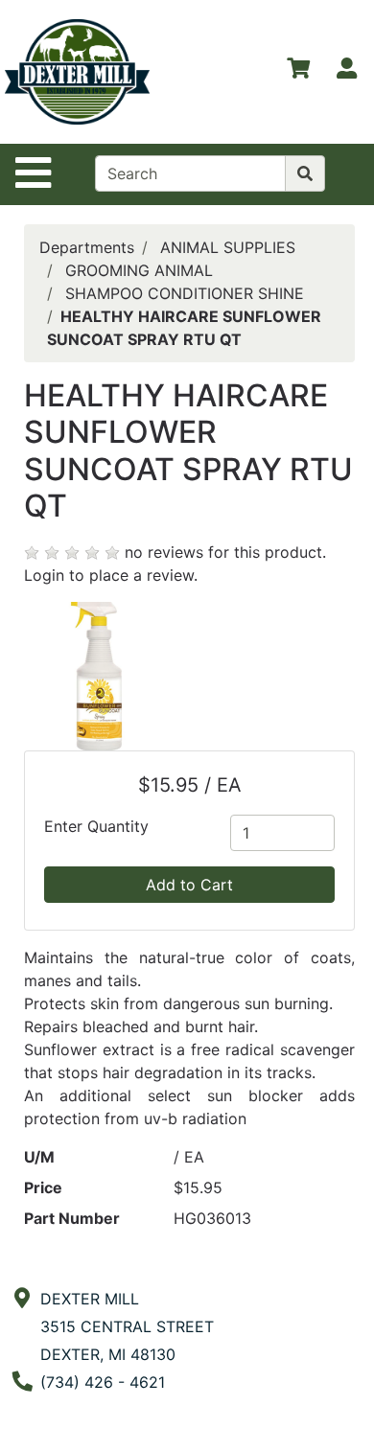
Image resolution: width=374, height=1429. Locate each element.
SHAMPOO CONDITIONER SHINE (184, 293)
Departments (86, 247)
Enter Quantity (96, 826)
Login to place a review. (111, 575)
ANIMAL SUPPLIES (227, 247)
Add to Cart (189, 884)
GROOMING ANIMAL (139, 270)
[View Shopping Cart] (298, 71)
